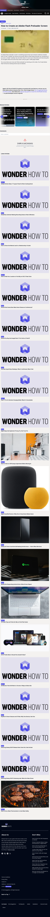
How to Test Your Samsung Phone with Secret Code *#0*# (39, 861)
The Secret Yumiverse (37, 13)
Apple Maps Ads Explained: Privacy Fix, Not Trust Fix (14, 431)
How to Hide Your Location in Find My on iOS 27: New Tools (16, 276)
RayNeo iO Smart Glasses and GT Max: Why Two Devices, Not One (18, 716)
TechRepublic (22, 904)
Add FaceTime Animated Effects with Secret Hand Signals (40, 857)
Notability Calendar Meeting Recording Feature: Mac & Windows (17, 214)
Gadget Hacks (10, 10)
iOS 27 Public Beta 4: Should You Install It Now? (13, 654)
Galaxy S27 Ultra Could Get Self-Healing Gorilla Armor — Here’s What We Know (21, 546)
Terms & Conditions (6, 877)
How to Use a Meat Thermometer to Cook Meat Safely (15, 811)
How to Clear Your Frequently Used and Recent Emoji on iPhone (39, 864)
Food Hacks (22, 13)
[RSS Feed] (10, 853)
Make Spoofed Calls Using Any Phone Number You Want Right (40, 868)
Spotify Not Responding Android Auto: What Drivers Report (16, 584)
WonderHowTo (3, 10)
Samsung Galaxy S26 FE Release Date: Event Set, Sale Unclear (17, 747)
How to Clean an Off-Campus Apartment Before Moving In (16, 463)
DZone (4, 907)
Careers (6, 886)
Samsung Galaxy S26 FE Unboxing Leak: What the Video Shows (17, 778)
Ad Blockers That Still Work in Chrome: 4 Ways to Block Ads (16, 685)
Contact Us (4, 881)
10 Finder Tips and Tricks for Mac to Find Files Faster (14, 622)
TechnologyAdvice (12, 904)
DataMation (35, 904)
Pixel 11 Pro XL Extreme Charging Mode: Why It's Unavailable (17, 400)
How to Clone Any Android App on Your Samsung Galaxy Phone (39, 846)
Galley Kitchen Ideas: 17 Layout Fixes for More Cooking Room (17, 184)
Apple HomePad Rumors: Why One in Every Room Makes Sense (17, 514)
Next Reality (16, 10)
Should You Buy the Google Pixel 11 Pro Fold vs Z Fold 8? (15, 338)
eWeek (28, 904)
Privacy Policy (4, 879)
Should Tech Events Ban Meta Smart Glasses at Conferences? (16, 307)
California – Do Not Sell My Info (8, 884)
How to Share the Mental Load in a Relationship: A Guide (16, 245)
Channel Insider (43, 904)
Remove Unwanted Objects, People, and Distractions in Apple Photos (40, 843)
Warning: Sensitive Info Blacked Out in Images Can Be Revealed (40, 872)
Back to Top (5, 894)
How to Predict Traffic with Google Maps (39, 853)
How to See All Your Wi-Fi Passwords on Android (40, 839)
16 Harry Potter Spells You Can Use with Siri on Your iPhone (39, 850)
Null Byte (22, 10)
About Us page (11, 849)
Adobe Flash (25, 7)
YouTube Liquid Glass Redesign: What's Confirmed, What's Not (17, 369)
